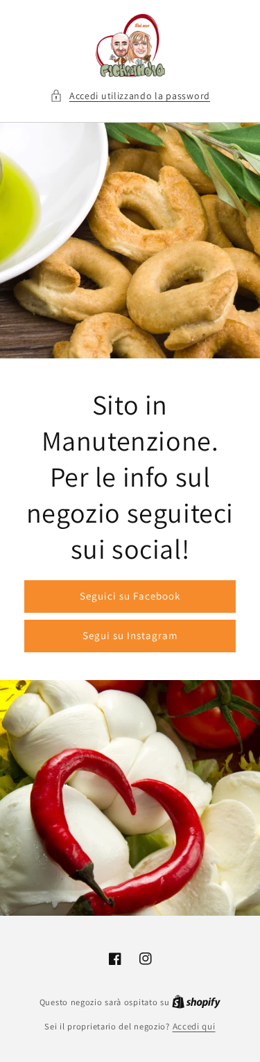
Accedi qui (194, 1026)
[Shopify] (196, 1002)
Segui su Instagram (130, 635)
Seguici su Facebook (130, 595)
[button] (130, 96)
